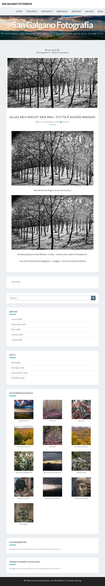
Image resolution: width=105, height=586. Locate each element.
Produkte (46, 11)
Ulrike (66, 122)
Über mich (62, 11)
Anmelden (16, 362)
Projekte (32, 11)
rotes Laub (36, 549)
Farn (18, 549)
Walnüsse (58, 549)
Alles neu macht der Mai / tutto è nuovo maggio (52, 117)
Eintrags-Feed (18, 367)
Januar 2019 (17, 319)
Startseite (16, 281)
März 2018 (16, 329)
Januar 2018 (17, 339)
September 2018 (19, 324)
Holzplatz (23, 549)
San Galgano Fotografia (17, 3)
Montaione (30, 549)
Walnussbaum (50, 549)
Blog (100, 11)
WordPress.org (18, 378)
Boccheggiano (13, 549)
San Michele (42, 549)
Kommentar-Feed (19, 373)
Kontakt (76, 11)
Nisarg (78, 580)
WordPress (59, 580)
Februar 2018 (17, 334)
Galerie (89, 11)
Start (19, 11)
